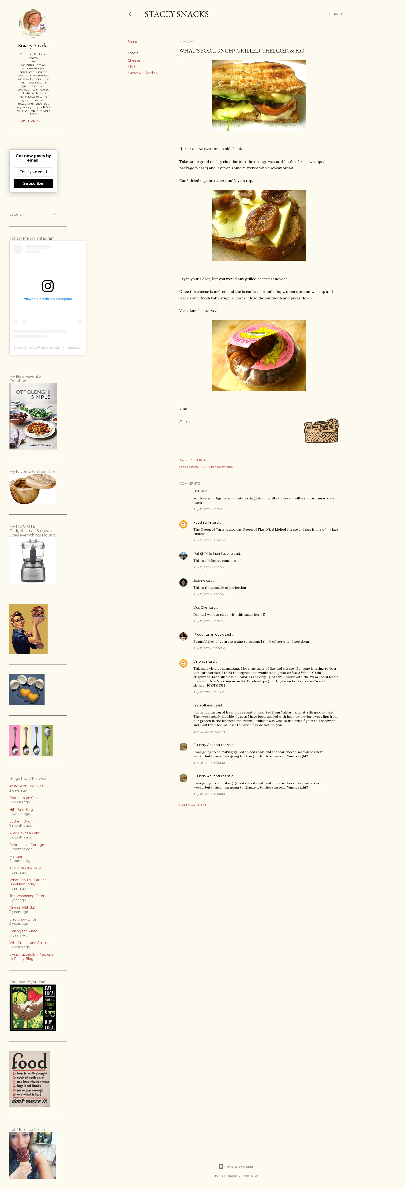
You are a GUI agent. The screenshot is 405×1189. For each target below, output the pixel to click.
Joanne (199, 580)
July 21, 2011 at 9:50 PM (209, 594)
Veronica (200, 661)
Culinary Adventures (209, 745)
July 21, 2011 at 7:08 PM (209, 540)
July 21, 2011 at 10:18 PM (209, 621)
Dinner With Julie (23, 908)
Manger (15, 856)
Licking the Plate (23, 931)
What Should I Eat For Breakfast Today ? (27, 882)
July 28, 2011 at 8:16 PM (209, 763)
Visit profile (33, 121)
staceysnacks (50, 347)
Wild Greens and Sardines (30, 943)
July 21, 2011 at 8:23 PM (209, 567)
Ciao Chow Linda (23, 919)
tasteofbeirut (204, 705)
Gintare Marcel (248, 1175)
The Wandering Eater (26, 896)
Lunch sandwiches (143, 73)
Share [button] (132, 42)
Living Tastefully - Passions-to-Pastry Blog (31, 956)
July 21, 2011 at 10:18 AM (209, 509)
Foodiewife (202, 522)
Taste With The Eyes (26, 786)
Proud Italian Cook (208, 634)
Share (184, 421)
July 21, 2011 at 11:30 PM (209, 648)
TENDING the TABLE (27, 868)
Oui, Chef (200, 607)
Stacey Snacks (177, 13)
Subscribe (33, 183)
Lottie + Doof (20, 821)
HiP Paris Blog (21, 810)
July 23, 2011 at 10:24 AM (210, 731)
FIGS (132, 66)
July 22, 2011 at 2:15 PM (208, 692)
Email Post (198, 460)
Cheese (134, 60)
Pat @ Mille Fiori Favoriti (213, 553)
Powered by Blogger (239, 1166)
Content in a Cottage (26, 845)
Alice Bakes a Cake (24, 833)
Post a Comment (192, 804)
